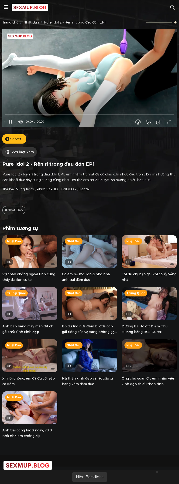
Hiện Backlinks (89, 477)
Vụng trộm (25, 189)
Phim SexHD (47, 189)
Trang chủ (10, 22)
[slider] (89, 115)
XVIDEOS (68, 189)
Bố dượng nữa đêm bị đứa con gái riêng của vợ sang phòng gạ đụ (88, 331)
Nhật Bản (31, 22)
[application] (89, 78)
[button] (89, 77)
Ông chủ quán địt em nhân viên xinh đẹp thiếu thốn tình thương (148, 384)
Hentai (84, 189)
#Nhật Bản (14, 210)
